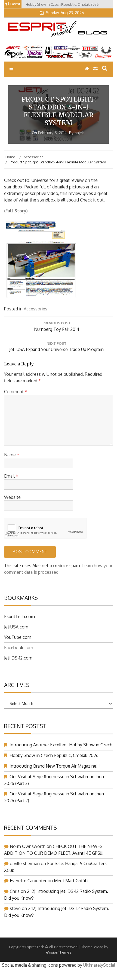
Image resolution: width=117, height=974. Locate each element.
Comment (15, 391)
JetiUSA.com (16, 627)
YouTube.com (17, 637)
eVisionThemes (58, 952)
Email (11, 476)
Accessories (35, 309)
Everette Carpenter (28, 880)
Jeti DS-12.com (18, 658)
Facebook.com (18, 647)
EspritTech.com (19, 616)
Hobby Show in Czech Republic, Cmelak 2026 (54, 755)
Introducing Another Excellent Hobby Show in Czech (61, 744)
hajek (79, 132)
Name (11, 454)
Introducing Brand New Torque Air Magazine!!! (55, 766)
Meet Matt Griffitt (71, 880)
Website (12, 497)
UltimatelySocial (99, 965)
